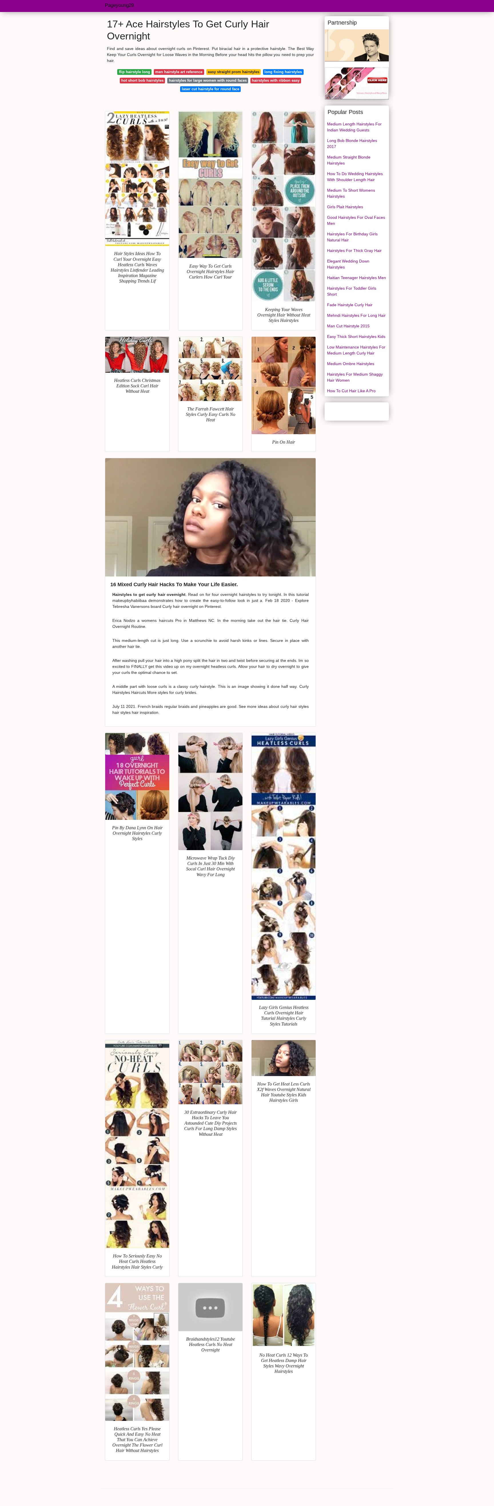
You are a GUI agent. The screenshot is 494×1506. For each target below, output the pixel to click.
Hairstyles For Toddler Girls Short (351, 291)
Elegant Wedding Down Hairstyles (348, 264)
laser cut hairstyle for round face (210, 89)
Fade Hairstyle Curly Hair (350, 305)
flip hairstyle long (134, 72)
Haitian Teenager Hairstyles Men (356, 277)
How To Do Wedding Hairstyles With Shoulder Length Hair (355, 176)
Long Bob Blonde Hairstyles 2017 (352, 143)
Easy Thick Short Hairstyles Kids (356, 336)
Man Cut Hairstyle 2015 (348, 326)
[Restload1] (357, 45)
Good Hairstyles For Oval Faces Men (356, 220)
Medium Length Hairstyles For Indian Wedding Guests (354, 127)
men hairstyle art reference (178, 72)
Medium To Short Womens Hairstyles (351, 193)
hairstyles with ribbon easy (276, 80)
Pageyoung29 (119, 5)
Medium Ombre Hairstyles (350, 363)
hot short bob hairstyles (142, 80)
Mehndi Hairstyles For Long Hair (356, 315)
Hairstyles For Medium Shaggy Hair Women (355, 377)
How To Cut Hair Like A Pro (351, 390)
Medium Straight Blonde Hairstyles (348, 160)
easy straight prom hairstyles (233, 72)
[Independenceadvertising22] (357, 83)
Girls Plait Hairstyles (345, 207)
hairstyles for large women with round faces (208, 80)
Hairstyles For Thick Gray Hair (354, 250)
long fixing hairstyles (283, 72)
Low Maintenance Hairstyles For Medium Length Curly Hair (356, 350)
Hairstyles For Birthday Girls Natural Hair (352, 237)
